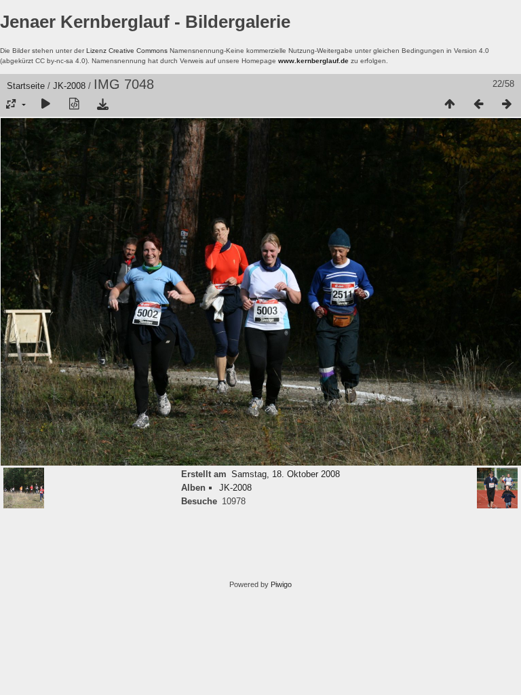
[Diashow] (45, 104)
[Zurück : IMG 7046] (478, 104)
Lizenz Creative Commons (127, 50)
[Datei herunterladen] (102, 104)
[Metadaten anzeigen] (74, 104)
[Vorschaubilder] (450, 104)
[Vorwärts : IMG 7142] (507, 104)
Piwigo (281, 584)
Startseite (26, 86)
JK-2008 (69, 86)
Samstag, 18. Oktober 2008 (285, 474)
